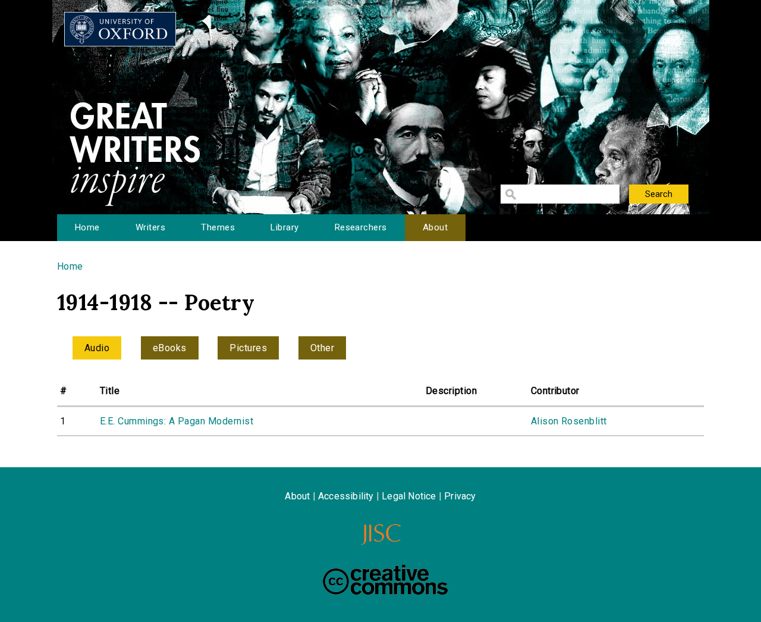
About (435, 227)
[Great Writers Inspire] (120, 29)
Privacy (460, 496)
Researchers (361, 227)
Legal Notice (409, 496)
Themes (218, 227)
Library (284, 227)
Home (87, 227)
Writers (150, 227)
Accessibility (346, 496)
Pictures (248, 348)
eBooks (170, 348)
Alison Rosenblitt (569, 421)
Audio (96, 348)
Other (322, 348)
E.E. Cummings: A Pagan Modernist (176, 421)
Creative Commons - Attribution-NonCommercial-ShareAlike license (385, 580)
